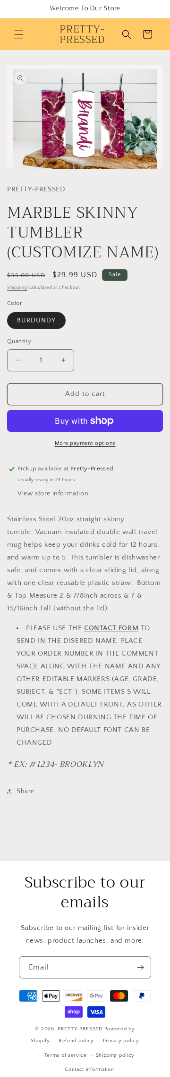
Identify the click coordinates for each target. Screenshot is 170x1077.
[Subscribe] (140, 967)
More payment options (85, 443)
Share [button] (25, 791)
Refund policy (76, 1041)
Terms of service (65, 1055)
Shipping (17, 287)
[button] (18, 34)
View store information (52, 493)
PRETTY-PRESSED (80, 1029)
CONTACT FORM (111, 628)
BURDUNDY (36, 320)
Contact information (89, 1069)
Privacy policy (121, 1041)
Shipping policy (115, 1055)
